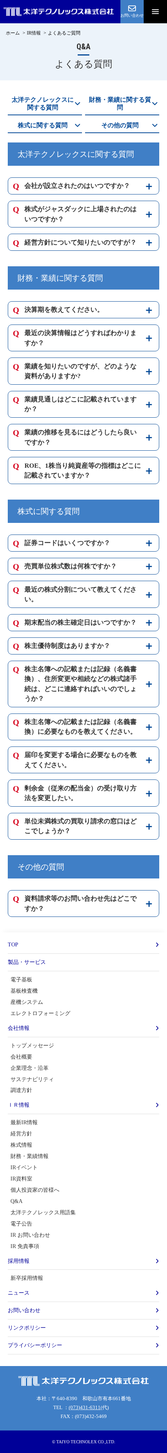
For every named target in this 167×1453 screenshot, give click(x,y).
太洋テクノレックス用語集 (43, 1212)
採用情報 (19, 1261)
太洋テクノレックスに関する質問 (43, 103)
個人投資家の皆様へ (34, 1190)
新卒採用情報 (26, 1278)
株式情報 (21, 1145)
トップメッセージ (32, 1045)
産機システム (26, 1002)
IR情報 (34, 33)
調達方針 (21, 1090)
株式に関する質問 (43, 125)
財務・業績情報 (29, 1156)
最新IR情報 (24, 1122)
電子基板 (21, 979)
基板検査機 (24, 991)
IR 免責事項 (24, 1246)
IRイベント (24, 1167)
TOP (13, 944)
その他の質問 (120, 125)
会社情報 (19, 1028)
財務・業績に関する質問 (120, 103)
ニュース (19, 1293)
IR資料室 (21, 1178)
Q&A (16, 1201)
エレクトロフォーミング (40, 1013)
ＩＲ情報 (19, 1105)
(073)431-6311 (85, 1407)
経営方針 (21, 1133)
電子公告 (21, 1223)
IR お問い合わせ (30, 1235)
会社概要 (21, 1057)
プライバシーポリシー (35, 1345)
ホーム (13, 33)
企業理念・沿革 (29, 1068)
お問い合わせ (24, 1310)
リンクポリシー (27, 1328)
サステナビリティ (32, 1079)
